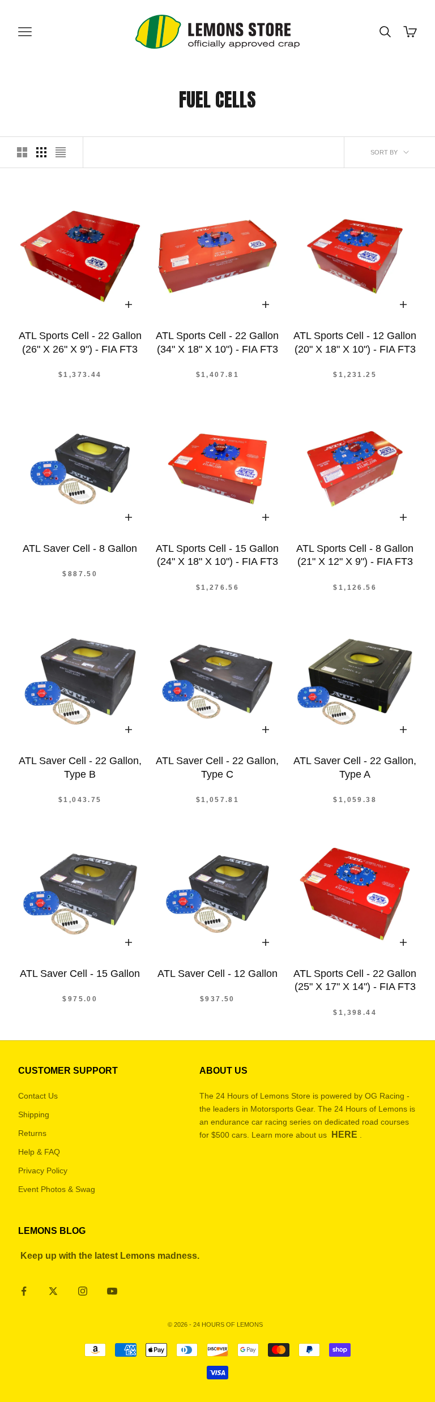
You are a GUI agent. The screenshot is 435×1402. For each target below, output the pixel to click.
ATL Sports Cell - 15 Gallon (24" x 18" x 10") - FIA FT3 (217, 555)
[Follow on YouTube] (112, 1291)
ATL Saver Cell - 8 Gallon (80, 548)
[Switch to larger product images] (22, 152)
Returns (32, 1133)
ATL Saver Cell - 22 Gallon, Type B (80, 767)
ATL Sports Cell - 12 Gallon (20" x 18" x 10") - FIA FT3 (354, 342)
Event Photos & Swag (56, 1189)
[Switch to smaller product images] (41, 152)
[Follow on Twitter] (53, 1291)
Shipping (33, 1114)
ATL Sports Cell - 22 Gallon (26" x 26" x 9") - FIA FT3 (80, 342)
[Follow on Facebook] (23, 1291)
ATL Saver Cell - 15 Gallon (80, 973)
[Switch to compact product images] (61, 152)
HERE (344, 1134)
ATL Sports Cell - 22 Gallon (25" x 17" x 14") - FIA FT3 (354, 980)
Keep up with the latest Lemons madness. (109, 1255)
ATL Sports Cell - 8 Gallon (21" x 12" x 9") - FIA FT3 (354, 555)
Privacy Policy (42, 1170)
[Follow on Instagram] (82, 1291)
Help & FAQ (39, 1151)
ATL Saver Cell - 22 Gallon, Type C (217, 767)
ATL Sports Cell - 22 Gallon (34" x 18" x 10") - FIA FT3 (217, 342)
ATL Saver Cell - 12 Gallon (217, 973)
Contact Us (38, 1095)
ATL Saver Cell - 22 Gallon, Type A (354, 767)
